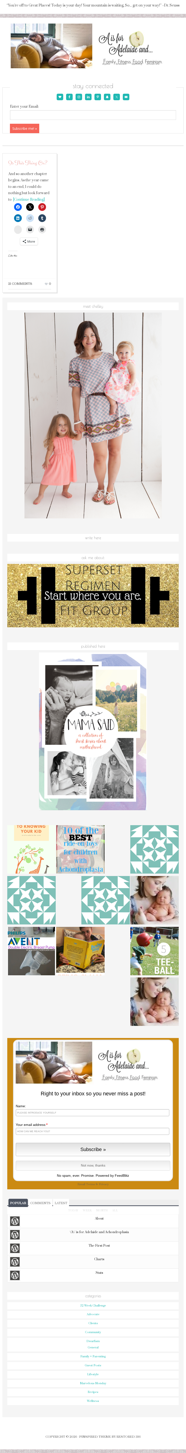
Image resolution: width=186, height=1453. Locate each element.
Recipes (93, 1392)
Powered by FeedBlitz (112, 1175)
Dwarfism (93, 1341)
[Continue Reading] (28, 199)
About (99, 1218)
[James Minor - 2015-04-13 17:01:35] (105, 901)
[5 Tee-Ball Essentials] (154, 952)
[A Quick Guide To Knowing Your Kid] (31, 850)
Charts (99, 1259)
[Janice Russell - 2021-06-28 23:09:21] (154, 850)
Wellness (93, 1401)
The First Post (99, 1246)
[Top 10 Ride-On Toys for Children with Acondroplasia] (80, 850)
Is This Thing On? (27, 163)
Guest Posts (93, 1365)
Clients (93, 1323)
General (93, 1347)
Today (73, 1210)
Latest (61, 1203)
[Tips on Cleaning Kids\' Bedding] (154, 1002)
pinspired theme (95, 1437)
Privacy (104, 1184)
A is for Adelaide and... (93, 46)
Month (102, 1210)
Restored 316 (128, 1437)
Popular (18, 1203)
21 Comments (20, 284)
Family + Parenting (93, 1356)
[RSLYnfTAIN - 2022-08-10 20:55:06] (31, 901)
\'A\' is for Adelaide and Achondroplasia (99, 1232)
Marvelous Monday (93, 1383)
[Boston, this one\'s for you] (154, 901)
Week (87, 1210)
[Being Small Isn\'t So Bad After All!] (80, 952)
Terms (90, 1184)
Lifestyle (93, 1374)
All (115, 1210)
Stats (99, 1273)
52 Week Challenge (93, 1305)
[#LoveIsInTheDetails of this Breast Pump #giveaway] (31, 952)
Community (93, 1332)
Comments (40, 1203)
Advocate (93, 1314)
